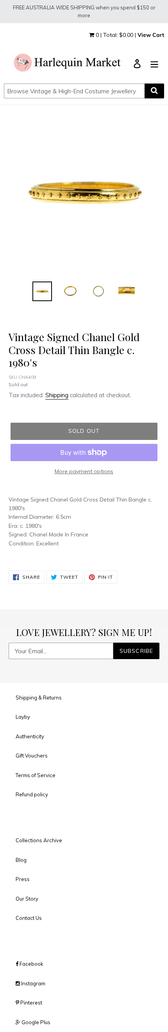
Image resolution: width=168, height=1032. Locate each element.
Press (23, 879)
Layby (23, 717)
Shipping (56, 395)
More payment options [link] (84, 471)
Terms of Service (35, 775)
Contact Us (29, 918)
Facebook (30, 964)
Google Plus (35, 1022)
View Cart (151, 34)
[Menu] (154, 63)
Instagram (32, 983)
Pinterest (30, 1002)
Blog (21, 860)
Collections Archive (39, 840)
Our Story (27, 899)
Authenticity (30, 736)
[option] (42, 291)
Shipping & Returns (39, 697)
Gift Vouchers (32, 755)
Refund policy (32, 794)
